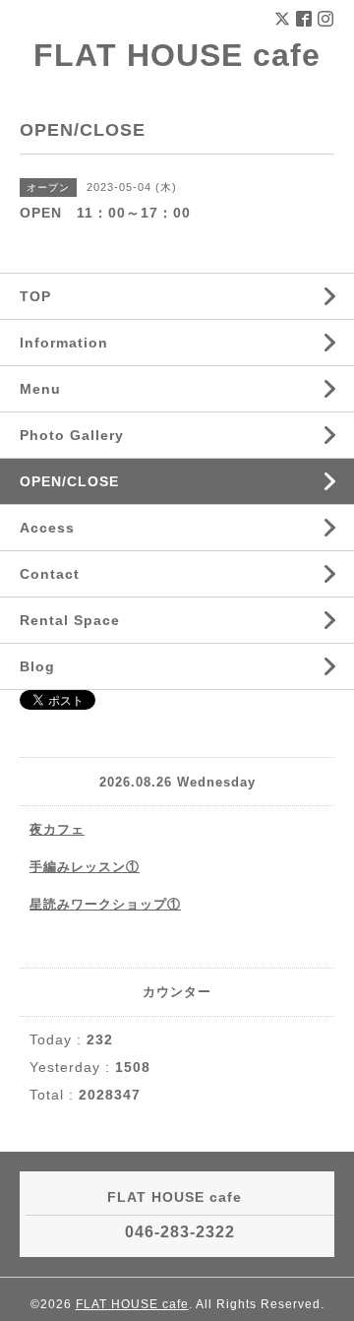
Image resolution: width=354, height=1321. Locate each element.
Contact (50, 574)
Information (64, 342)
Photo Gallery (72, 435)
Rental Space (70, 620)
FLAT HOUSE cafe (177, 55)
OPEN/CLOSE (69, 481)
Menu (40, 389)
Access (47, 527)
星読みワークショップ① (105, 904)
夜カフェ (57, 829)
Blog (37, 666)
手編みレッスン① (85, 866)
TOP (35, 296)
